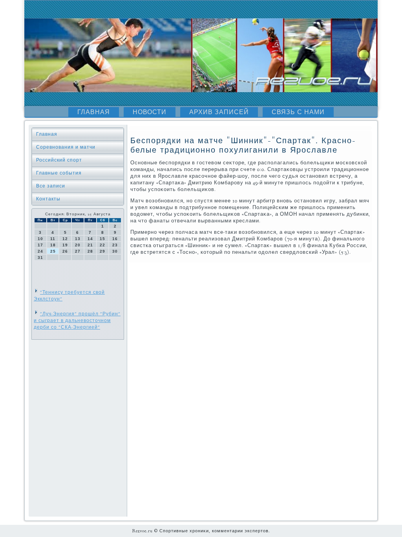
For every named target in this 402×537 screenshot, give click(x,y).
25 (53, 251)
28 (90, 251)
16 (115, 239)
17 (40, 245)
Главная (93, 112)
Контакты (48, 199)
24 (40, 251)
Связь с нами (298, 112)
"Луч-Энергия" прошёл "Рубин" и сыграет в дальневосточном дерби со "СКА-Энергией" (77, 320)
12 (65, 239)
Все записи (50, 186)
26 (65, 251)
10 (40, 239)
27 (77, 251)
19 (65, 245)
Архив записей (219, 112)
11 (52, 239)
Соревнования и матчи (65, 147)
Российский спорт (59, 160)
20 (77, 245)
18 (53, 245)
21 (90, 245)
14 (90, 239)
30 (115, 251)
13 (77, 239)
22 (102, 245)
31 (40, 257)
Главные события (59, 173)
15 (102, 239)
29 (102, 251)
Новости (149, 112)
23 (115, 245)
